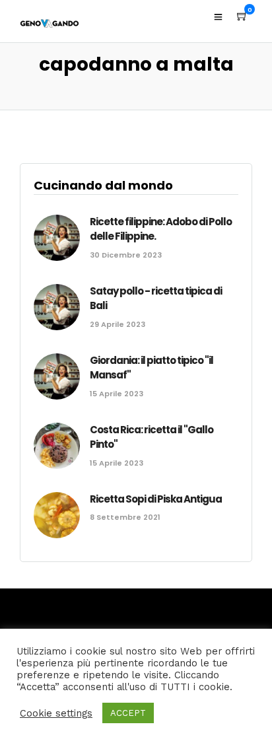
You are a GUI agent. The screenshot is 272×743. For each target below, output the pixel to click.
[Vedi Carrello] (242, 16)
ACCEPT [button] (128, 713)
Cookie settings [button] (56, 713)
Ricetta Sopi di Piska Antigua (156, 499)
